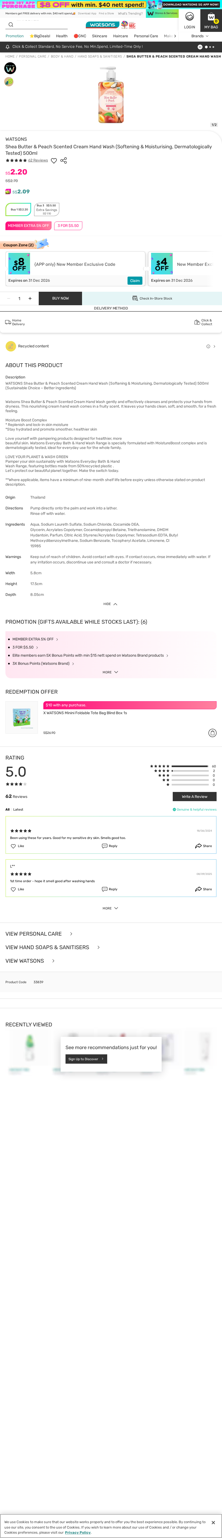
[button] (211, 20)
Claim (135, 280)
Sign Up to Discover (83, 1059)
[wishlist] (54, 160)
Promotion (15, 36)
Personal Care (146, 36)
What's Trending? (130, 13)
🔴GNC (80, 36)
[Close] (213, 1523)
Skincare (99, 36)
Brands (197, 36)
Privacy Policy (78, 1532)
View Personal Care (34, 933)
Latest (18, 809)
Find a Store (106, 13)
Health (62, 36)
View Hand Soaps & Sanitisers (47, 947)
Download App (87, 13)
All (7, 809)
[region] (111, 1526)
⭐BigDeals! (40, 36)
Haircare (120, 36)
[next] (175, 36)
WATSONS (16, 139)
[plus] (30, 298)
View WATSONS (25, 960)
